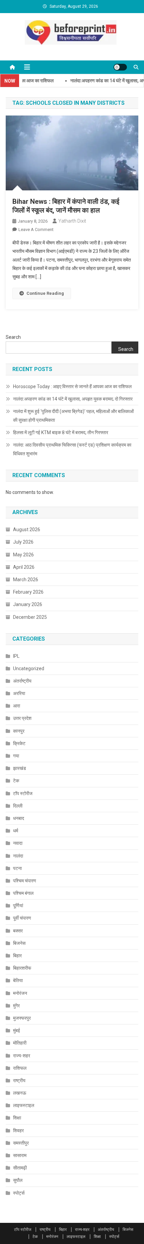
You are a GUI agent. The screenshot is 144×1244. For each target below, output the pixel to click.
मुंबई (16, 1030)
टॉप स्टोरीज (22, 793)
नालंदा (18, 856)
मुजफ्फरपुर (22, 1018)
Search (13, 337)
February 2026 (28, 592)
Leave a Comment (36, 229)
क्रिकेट (19, 743)
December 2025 (30, 617)
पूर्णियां (18, 905)
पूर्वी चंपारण (22, 918)
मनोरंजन (20, 993)
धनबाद (18, 818)
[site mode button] (120, 67)
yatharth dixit (72, 221)
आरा (16, 705)
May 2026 (23, 554)
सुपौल (17, 1180)
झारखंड (19, 768)
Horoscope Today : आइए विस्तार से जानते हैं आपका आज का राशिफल (72, 386)
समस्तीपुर (21, 1143)
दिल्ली (17, 806)
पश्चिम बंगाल (23, 893)
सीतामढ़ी (20, 1167)
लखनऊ (19, 1093)
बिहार (17, 955)
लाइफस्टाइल (23, 1105)
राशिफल (19, 1068)
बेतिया (18, 980)
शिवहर (18, 1130)
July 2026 (23, 542)
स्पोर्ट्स (18, 1193)
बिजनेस (19, 943)
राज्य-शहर (21, 1055)
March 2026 (25, 579)
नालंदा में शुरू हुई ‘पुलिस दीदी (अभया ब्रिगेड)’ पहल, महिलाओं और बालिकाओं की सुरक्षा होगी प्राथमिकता (73, 416)
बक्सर (18, 930)
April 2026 (23, 567)
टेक (16, 780)
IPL (16, 656)
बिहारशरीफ (22, 968)
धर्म (15, 830)
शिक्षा (17, 1117)
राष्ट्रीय (19, 1080)
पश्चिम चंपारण (24, 880)
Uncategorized (28, 668)
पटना (17, 868)
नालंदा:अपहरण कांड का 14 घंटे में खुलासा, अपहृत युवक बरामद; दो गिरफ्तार (73, 399)
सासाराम (19, 1155)
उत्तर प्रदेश (22, 718)
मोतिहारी (19, 1043)
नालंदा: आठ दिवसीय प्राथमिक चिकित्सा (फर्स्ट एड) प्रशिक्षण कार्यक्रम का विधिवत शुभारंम (72, 449)
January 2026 (27, 604)
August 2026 (26, 529)
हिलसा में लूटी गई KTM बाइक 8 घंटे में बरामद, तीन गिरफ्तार (60, 432)
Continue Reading (45, 293)
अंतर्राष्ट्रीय (22, 681)
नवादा (17, 843)
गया (16, 755)
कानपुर (18, 731)
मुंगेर (16, 1005)
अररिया (19, 693)
